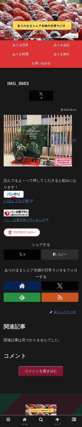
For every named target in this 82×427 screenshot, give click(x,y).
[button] (59, 254)
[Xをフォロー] (59, 285)
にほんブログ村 (16, 201)
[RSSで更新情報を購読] (59, 297)
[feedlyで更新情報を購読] (22, 297)
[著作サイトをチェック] (22, 285)
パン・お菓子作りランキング (24, 220)
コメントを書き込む (41, 371)
